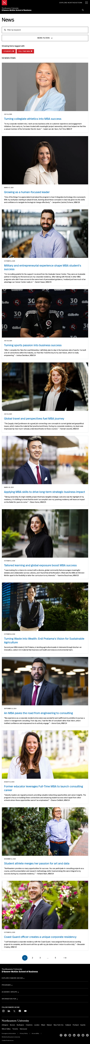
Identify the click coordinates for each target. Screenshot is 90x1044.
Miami (43, 1025)
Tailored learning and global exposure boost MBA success (40, 565)
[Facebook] (61, 1035)
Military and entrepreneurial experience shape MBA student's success (42, 267)
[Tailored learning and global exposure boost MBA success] (45, 533)
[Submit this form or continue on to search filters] (5, 30)
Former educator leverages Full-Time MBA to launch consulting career (43, 788)
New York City (58, 1025)
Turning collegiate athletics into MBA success (32, 119)
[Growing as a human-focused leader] (45, 160)
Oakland (68, 1025)
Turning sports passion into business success (33, 345)
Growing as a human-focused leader (27, 192)
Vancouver (23, 1029)
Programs (6, 985)
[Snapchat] (83, 1035)
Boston (12, 1025)
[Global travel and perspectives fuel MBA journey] (45, 386)
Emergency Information (9, 1033)
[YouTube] (69, 1035)
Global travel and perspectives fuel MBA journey (34, 419)
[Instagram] (78, 1035)
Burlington (20, 1025)
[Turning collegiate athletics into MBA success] (45, 87)
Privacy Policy (24, 1033)
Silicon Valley (6, 1029)
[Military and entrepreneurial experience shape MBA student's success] (45, 233)
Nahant (49, 1025)
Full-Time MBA (24, 51)
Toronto (15, 1029)
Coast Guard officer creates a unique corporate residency (40, 937)
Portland (76, 1025)
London (36, 1025)
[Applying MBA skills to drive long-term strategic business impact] (45, 460)
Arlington (5, 1025)
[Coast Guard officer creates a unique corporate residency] (45, 905)
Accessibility (35, 1033)
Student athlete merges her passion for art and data (36, 863)
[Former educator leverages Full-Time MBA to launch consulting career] (45, 754)
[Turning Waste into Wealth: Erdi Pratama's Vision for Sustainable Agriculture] (45, 607)
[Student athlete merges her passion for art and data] (45, 831)
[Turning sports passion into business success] (45, 313)
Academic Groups (9, 992)
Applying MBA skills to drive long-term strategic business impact (44, 492)
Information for (9, 999)
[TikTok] (87, 1035)
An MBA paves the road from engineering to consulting (38, 713)
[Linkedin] (74, 1035)
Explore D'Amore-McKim (12, 978)
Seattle (82, 1025)
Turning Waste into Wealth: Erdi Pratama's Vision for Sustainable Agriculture (44, 640)
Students (8, 51)
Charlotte (29, 1025)
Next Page (66, 958)
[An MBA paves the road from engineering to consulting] (45, 681)
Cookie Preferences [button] (8, 1040)
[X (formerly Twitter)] (65, 1035)
